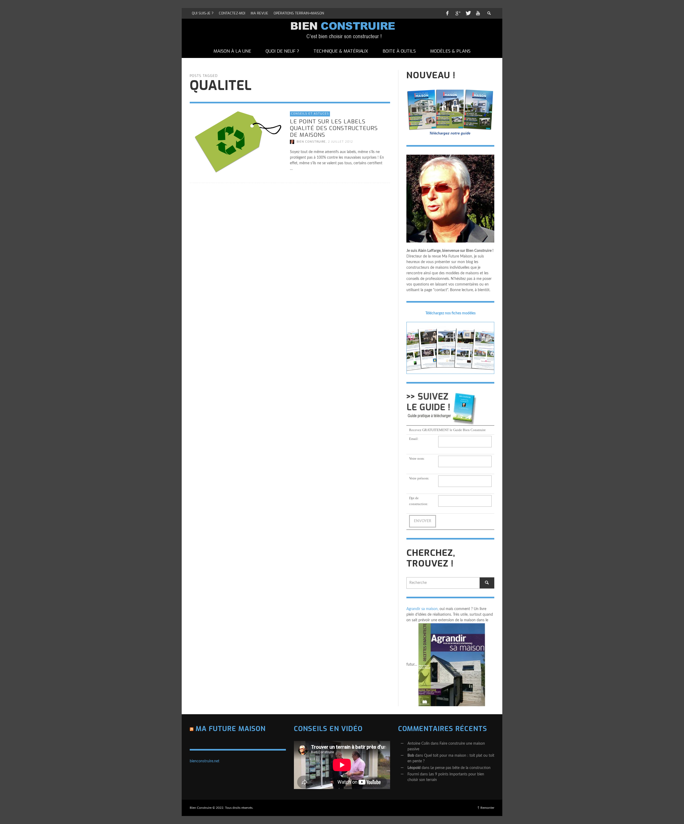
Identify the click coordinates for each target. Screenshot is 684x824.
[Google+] (458, 13)
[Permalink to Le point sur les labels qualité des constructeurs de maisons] (237, 142)
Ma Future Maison (231, 728)
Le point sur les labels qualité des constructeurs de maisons (334, 128)
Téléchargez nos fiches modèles (450, 313)
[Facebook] (447, 13)
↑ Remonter (485, 807)
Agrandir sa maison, (422, 609)
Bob (410, 755)
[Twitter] (468, 13)
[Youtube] (478, 13)
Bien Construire (311, 142)
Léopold (414, 768)
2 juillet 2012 (340, 142)
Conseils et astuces (310, 114)
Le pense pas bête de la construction (460, 768)
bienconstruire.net (204, 761)
